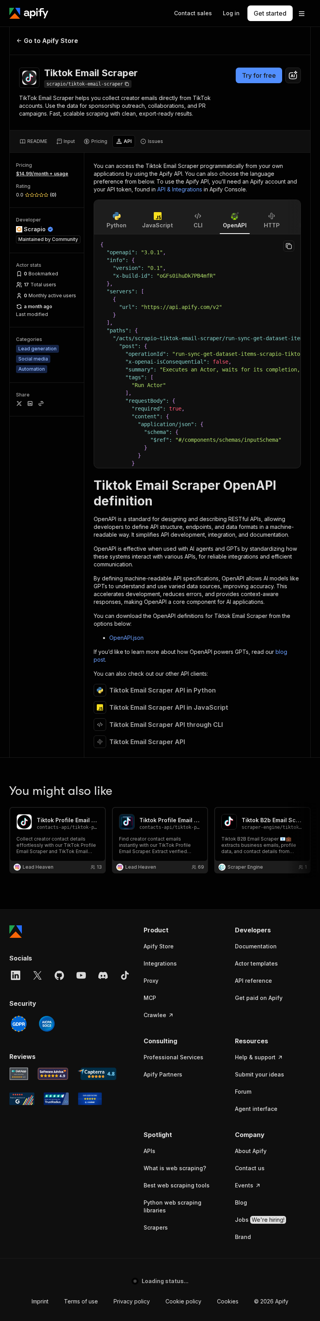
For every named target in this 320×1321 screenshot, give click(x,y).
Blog (241, 1202)
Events (244, 1185)
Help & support (255, 1057)
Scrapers (156, 1227)
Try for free (259, 75)
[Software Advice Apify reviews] (53, 1074)
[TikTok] (125, 975)
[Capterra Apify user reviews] (97, 1074)
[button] (181, 930)
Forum (243, 1091)
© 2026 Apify (280, 1301)
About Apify (251, 1151)
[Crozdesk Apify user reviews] (90, 1099)
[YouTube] (81, 975)
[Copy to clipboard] (288, 246)
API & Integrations (179, 189)
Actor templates (256, 963)
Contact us (250, 1168)
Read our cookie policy (89, 1285)
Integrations (160, 963)
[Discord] (103, 975)
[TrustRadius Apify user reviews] (56, 1099)
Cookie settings (228, 1301)
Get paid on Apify (259, 997)
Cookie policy (174, 1301)
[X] (37, 975)
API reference (253, 980)
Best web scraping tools (177, 1185)
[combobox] (293, 75)
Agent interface (256, 1108)
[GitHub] (59, 975)
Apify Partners (163, 1074)
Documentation (256, 946)
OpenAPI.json (126, 637)
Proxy (151, 980)
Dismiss (83, 1301)
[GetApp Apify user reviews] (18, 1074)
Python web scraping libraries (172, 1206)
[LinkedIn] (15, 975)
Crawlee (155, 1015)
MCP (150, 997)
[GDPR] (18, 1023)
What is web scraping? (175, 1168)
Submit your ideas (259, 1074)
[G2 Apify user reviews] (21, 1099)
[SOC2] (46, 1023)
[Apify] (28, 13)
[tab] (33, 141)
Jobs (259, 1219)
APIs (149, 1151)
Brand (243, 1237)
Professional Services (173, 1057)
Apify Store (159, 946)
